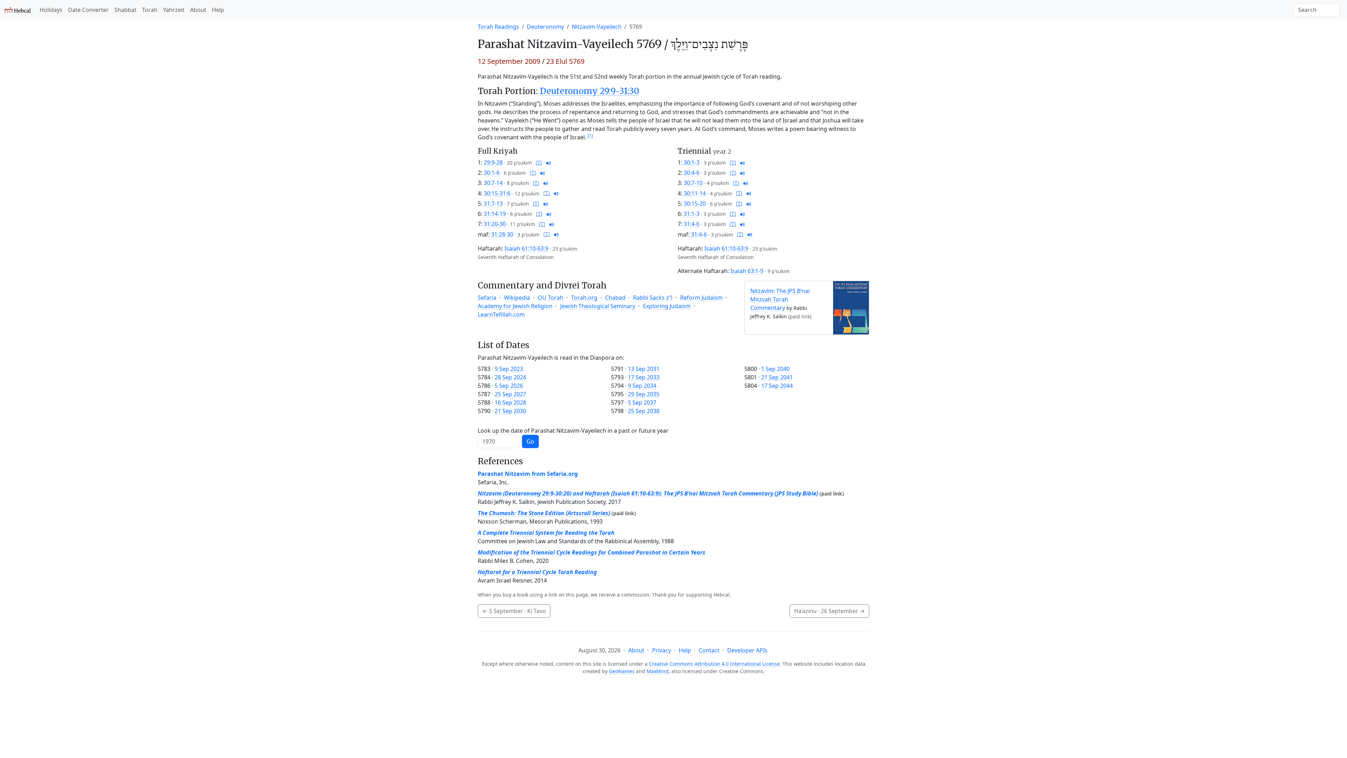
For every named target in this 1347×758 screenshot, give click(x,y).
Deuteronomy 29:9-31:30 (589, 91)
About (198, 10)
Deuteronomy (545, 27)
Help (218, 10)
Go (530, 441)
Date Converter (88, 10)
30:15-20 (695, 203)
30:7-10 (693, 183)
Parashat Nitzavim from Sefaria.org (528, 474)
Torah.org (584, 297)
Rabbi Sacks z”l (652, 297)
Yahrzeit (174, 10)
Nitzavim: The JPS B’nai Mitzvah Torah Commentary (780, 299)
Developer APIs (747, 650)
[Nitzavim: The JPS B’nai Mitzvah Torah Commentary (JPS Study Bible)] (851, 307)
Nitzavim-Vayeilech (597, 27)
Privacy (661, 650)
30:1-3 (691, 162)
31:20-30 (495, 224)
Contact (709, 650)
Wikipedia (517, 297)
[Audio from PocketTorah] (548, 162)
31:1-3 (691, 214)
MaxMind (657, 671)
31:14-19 (495, 214)
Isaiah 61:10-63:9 (526, 248)
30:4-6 (691, 173)
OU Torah (550, 297)
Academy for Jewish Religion (515, 306)
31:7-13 (493, 203)
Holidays (51, 10)
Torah (150, 10)
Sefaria (487, 297)
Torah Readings (498, 27)
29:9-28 (493, 162)
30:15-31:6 (497, 193)
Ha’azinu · (829, 611)
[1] (590, 136)
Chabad (615, 297)
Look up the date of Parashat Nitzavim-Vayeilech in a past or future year (573, 430)
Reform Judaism (701, 297)
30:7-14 (493, 183)
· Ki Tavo (514, 611)
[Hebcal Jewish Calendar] (17, 10)
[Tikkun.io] (539, 162)
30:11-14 (695, 193)
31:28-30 (502, 234)
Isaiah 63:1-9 (746, 271)
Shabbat (125, 10)
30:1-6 (492, 173)
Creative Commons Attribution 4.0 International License (714, 663)
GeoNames (622, 671)
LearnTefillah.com (501, 314)
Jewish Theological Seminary (597, 306)
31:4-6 (691, 224)
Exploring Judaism (667, 306)
